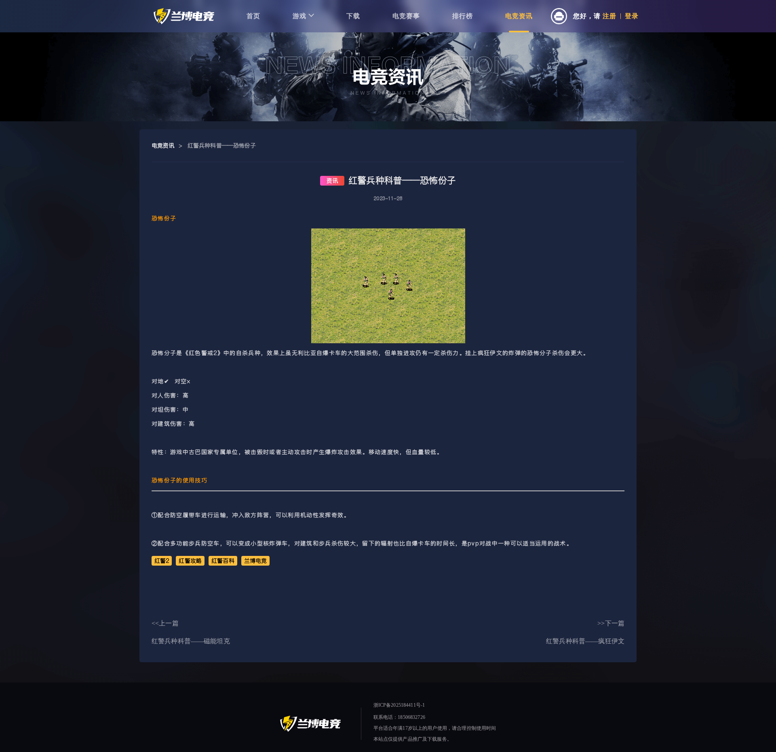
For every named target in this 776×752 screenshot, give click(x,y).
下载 (353, 16)
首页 (253, 16)
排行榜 (462, 16)
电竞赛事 (406, 16)
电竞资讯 (519, 16)
